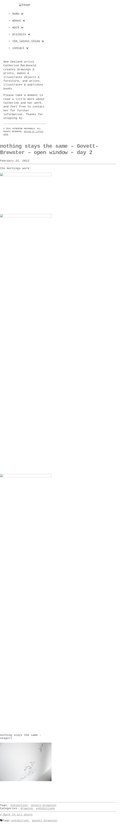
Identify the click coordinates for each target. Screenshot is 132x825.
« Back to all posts (16, 814)
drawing (27, 808)
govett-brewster (44, 805)
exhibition (19, 805)
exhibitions (45, 808)
